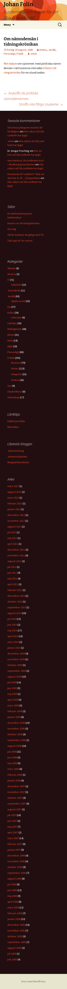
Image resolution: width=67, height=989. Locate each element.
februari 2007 (14, 844)
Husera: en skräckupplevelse (23, 223)
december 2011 (16, 549)
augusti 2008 (14, 746)
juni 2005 (12, 959)
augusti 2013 (14, 492)
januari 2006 (13, 919)
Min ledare (10, 63)
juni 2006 (12, 890)
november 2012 (16, 520)
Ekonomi (16, 362)
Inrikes (43, 49)
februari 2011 (14, 590)
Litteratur (16, 317)
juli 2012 (11, 532)
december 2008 (16, 722)
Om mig (11, 229)
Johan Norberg (15, 450)
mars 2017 (13, 486)
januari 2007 (13, 849)
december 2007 (16, 786)
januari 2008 (13, 780)
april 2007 (12, 832)
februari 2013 (14, 503)
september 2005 (16, 942)
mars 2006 (13, 907)
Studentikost (14, 391)
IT (8, 280)
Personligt (9, 53)
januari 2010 (13, 647)
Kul (9, 307)
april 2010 (12, 636)
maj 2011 (12, 578)
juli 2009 (11, 682)
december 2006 (16, 855)
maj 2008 (12, 763)
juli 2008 (11, 751)
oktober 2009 (14, 665)
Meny (7, 24)
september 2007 (16, 803)
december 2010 (16, 595)
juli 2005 (11, 953)
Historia (11, 274)
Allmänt (11, 268)
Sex (9, 385)
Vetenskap (13, 397)
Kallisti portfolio (16, 421)
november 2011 (16, 555)
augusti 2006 (14, 878)
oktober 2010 (14, 601)
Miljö (9, 346)
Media (10, 334)
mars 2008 (13, 769)
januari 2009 (13, 717)
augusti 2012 (14, 526)
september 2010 (16, 607)
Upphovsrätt (18, 301)
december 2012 (16, 515)
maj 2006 (12, 896)
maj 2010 (12, 630)
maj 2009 (12, 694)
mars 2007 (13, 838)
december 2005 (16, 924)
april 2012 (12, 544)
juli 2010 (11, 619)
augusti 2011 (14, 561)
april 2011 (12, 584)
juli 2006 (11, 884)
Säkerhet (16, 284)
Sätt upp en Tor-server (20, 240)
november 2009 (16, 659)
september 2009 (16, 670)
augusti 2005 (14, 948)
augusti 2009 (14, 676)
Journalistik (13, 290)
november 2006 (16, 861)
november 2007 (16, 792)
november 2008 (16, 728)
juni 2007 (12, 821)
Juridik (52, 49)
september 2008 (16, 740)
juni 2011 (12, 572)
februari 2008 (14, 774)
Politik (20, 53)
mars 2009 (13, 705)
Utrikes (15, 380)
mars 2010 (13, 642)
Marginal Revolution (18, 462)
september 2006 (16, 872)
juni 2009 (12, 688)
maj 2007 (12, 826)
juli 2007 (11, 815)
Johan (33, 53)
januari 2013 (13, 509)
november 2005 (16, 930)
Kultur (10, 312)
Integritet (16, 374)
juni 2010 (12, 624)
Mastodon (13, 427)
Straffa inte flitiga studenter (41, 104)
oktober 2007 (14, 797)
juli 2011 (11, 567)
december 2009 (16, 653)
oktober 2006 (14, 867)
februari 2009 (14, 711)
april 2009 (12, 699)
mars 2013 (13, 497)
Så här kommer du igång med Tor (25, 234)
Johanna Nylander (17, 456)
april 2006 (12, 901)
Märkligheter (14, 329)
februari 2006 (14, 913)
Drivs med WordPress (33, 981)
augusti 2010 (14, 613)
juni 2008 (12, 757)
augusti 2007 (14, 809)
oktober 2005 (14, 936)
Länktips (12, 323)
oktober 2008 (14, 734)
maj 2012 (12, 538)
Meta (10, 340)
